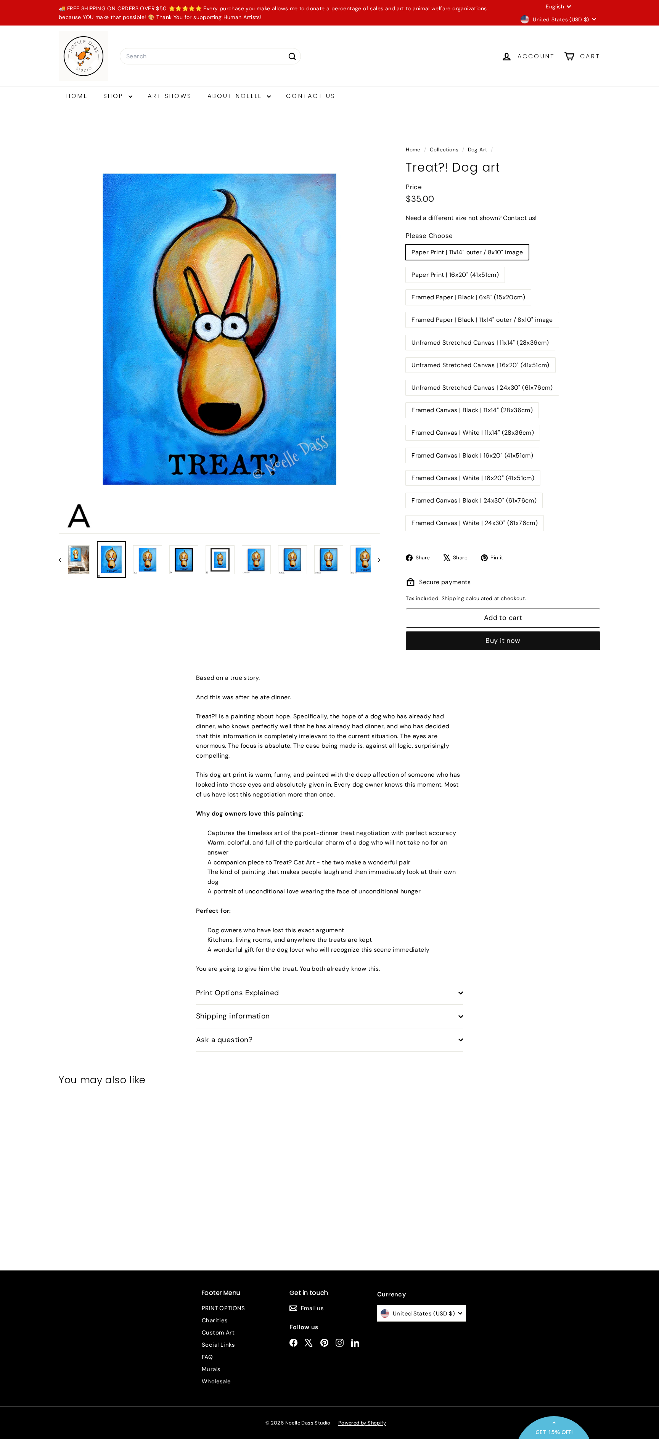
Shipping (453, 598)
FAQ (207, 1357)
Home (77, 96)
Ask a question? (224, 1039)
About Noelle (236, 96)
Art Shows (170, 96)
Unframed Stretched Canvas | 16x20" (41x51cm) (480, 365)
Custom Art (218, 1332)
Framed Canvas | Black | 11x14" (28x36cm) (472, 410)
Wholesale (216, 1381)
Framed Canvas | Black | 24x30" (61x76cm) (474, 500)
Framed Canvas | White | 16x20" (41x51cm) (472, 478)
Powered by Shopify (362, 1423)
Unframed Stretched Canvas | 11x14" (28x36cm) (480, 343)
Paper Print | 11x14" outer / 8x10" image (467, 252)
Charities (215, 1320)
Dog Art (477, 149)
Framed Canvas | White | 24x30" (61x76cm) (474, 523)
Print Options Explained (237, 992)
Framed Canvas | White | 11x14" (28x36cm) (472, 433)
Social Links (218, 1345)
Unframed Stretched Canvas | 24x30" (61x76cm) (482, 388)
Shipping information (233, 1016)
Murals (211, 1369)
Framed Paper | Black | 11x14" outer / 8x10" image (482, 320)
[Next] (375, 560)
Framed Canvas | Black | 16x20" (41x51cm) (472, 455)
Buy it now (503, 640)
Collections (445, 149)
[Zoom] (219, 329)
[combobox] (210, 56)
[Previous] (63, 560)
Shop (115, 96)
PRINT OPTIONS (223, 1308)
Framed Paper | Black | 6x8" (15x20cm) (468, 297)
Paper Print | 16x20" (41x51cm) (455, 275)
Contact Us (311, 96)
